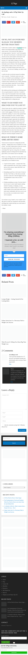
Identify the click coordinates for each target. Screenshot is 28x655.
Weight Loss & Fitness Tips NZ (10, 594)
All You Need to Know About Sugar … (16, 602)
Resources (5, 588)
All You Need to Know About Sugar (12, 498)
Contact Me (5, 584)
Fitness (4, 17)
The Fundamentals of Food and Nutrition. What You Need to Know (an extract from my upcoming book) (14, 502)
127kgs (14, 3)
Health (8, 17)
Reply (10, 364)
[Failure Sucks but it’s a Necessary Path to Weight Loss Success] (14, 311)
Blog (4, 581)
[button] (14, 646)
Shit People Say (6, 590)
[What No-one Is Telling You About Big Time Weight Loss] (14, 332)
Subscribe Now (14, 652)
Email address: (5, 635)
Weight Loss (14, 17)
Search (14, 443)
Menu (2, 8)
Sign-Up (5, 592)
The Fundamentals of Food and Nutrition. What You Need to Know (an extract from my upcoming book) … (16, 610)
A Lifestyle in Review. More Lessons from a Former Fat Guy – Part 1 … (16, 615)
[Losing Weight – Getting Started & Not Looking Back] (14, 290)
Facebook (19, 47)
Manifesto (5, 586)
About (4, 579)
